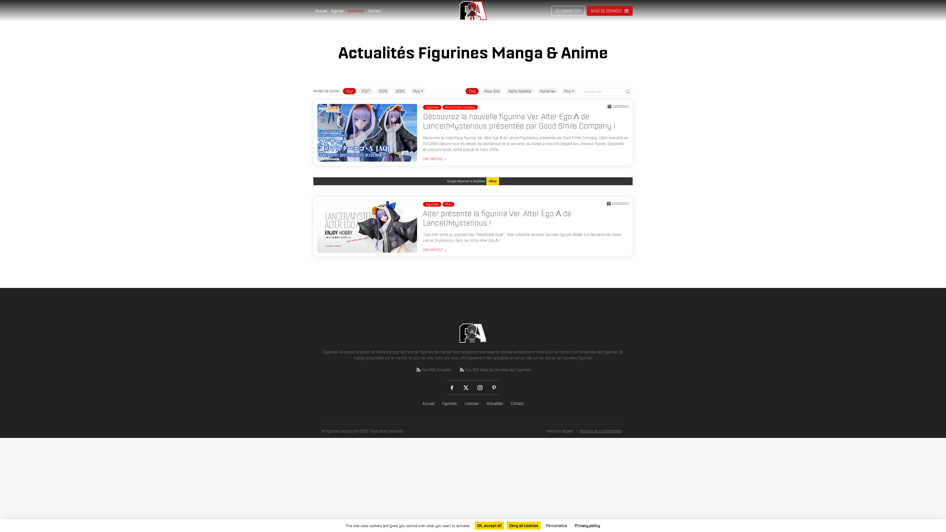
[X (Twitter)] (466, 388)
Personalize (556, 525)
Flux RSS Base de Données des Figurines (498, 369)
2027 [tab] (365, 91)
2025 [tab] (400, 91)
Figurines (449, 403)
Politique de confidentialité (601, 431)
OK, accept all (489, 525)
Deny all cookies (523, 525)
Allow (493, 181)
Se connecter (568, 10)
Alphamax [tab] (548, 91)
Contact (374, 10)
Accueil (321, 10)
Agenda (337, 10)
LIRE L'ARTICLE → (435, 159)
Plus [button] (416, 91)
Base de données (606, 10)
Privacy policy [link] (587, 525)
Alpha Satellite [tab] (519, 91)
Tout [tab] (349, 91)
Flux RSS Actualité (436, 369)
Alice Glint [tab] (492, 91)
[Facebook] (452, 388)
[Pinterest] (494, 388)
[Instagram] (480, 388)
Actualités (355, 10)
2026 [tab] (383, 91)
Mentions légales (560, 431)
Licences (472, 403)
